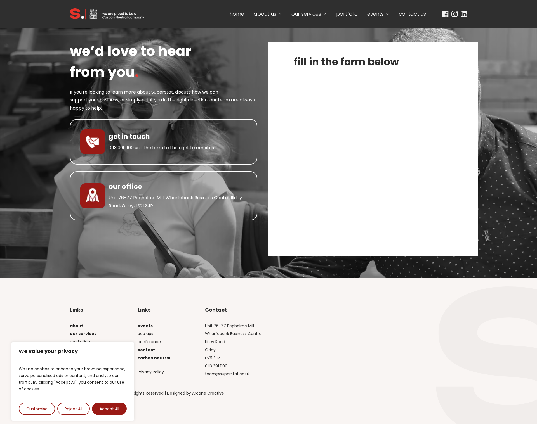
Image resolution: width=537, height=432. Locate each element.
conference (149, 342)
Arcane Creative (208, 393)
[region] (72, 381)
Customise (37, 409)
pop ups (145, 333)
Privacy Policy (151, 372)
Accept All (109, 409)
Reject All (73, 409)
